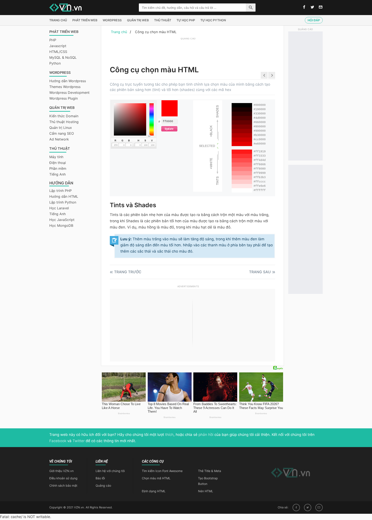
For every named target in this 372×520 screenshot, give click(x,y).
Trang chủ (58, 20)
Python (55, 63)
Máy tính (56, 157)
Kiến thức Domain (63, 116)
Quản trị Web (138, 20)
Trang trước (127, 272)
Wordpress (112, 20)
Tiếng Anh (57, 174)
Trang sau (260, 272)
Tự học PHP (186, 20)
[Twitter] (307, 507)
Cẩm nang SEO (61, 133)
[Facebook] (296, 507)
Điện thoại (57, 162)
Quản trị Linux (60, 127)
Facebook (57, 441)
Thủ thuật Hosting (64, 122)
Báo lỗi (100, 478)
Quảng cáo (103, 485)
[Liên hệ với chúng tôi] (321, 7)
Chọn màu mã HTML (156, 478)
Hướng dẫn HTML (63, 196)
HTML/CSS (58, 51)
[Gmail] (319, 507)
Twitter (79, 441)
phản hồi (205, 434)
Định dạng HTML (154, 491)
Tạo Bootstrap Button (208, 481)
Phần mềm (57, 168)
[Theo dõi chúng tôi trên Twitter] (312, 7)
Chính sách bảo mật (63, 485)
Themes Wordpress (65, 87)
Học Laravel (59, 208)
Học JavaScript (61, 220)
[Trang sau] (271, 75)
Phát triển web (84, 20)
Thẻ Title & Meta (209, 471)
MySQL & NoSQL (63, 57)
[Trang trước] (264, 75)
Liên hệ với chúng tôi (110, 471)
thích (169, 434)
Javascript (57, 46)
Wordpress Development (69, 92)
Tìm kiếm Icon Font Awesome (162, 471)
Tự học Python (213, 20)
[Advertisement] (188, 50)
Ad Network (59, 139)
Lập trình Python (62, 202)
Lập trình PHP (60, 190)
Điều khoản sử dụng (63, 478)
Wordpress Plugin (63, 98)
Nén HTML (205, 491)
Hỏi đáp (314, 20)
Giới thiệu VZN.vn (61, 471)
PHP (52, 40)
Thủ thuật (162, 20)
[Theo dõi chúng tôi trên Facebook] (304, 7)
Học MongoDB (61, 225)
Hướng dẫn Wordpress (67, 81)
